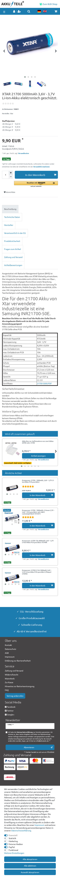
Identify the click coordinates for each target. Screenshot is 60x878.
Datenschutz (10, 649)
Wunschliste (10, 192)
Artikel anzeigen (38, 455)
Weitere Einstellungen (14, 853)
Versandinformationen (41, 166)
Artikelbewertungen (13, 265)
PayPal (12, 847)
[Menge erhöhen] (11, 173)
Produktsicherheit (12, 241)
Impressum (39, 825)
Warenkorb (10, 678)
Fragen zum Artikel (12, 249)
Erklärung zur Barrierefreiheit (18, 660)
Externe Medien (16, 844)
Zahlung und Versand (13, 257)
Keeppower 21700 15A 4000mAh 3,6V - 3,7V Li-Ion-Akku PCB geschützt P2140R (38, 541)
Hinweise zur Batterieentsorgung (19, 686)
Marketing (13, 841)
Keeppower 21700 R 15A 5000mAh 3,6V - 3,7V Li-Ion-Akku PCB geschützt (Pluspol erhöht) (36, 571)
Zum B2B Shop (49, 4)
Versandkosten (23, 153)
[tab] (30, 209)
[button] (36, 184)
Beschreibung (10, 209)
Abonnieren (29, 747)
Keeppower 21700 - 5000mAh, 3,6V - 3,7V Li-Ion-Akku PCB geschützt (38, 481)
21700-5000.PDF (44, 383)
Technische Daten (12, 217)
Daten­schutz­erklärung (21, 830)
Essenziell (13, 835)
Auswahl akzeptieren (30, 872)
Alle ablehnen (30, 865)
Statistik (12, 838)
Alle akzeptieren (30, 859)
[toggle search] (28, 11)
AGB (7, 653)
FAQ (7, 690)
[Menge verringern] (11, 177)
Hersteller (8, 225)
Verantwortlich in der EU (15, 233)
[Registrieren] (19, 11)
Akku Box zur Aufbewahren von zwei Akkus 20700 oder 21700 (37, 442)
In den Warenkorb (35, 174)
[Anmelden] (14, 11)
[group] (12, 487)
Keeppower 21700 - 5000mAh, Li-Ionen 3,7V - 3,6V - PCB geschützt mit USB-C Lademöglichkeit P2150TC (38, 512)
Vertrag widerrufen (15, 696)
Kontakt (8, 645)
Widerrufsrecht (11, 674)
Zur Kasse (9, 682)
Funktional (13, 850)
